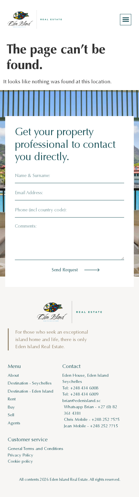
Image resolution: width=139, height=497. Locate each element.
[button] (125, 19)
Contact (71, 366)
